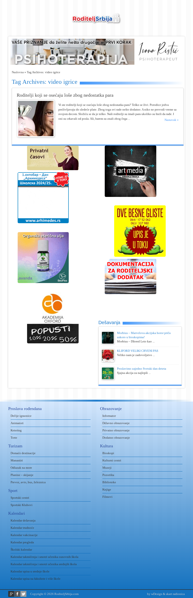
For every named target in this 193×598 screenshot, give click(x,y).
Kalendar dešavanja (23, 520)
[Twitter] (23, 594)
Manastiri (17, 460)
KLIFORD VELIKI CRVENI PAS (137, 351)
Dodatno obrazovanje (116, 437)
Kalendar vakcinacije (24, 535)
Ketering (16, 430)
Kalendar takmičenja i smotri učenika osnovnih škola (44, 557)
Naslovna (18, 72)
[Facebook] (17, 594)
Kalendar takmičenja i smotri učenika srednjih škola (44, 564)
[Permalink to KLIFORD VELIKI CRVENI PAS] (107, 361)
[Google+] (11, 594)
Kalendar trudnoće (22, 527)
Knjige (106, 489)
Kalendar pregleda (22, 542)
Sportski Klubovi (21, 505)
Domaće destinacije (23, 453)
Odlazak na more (21, 467)
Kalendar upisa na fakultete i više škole (35, 578)
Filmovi (107, 496)
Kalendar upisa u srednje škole (30, 571)
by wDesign (154, 594)
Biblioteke (109, 482)
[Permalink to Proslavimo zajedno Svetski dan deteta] (107, 378)
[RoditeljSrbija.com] (96, 21)
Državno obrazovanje (116, 423)
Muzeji (107, 467)
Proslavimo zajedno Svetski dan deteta (141, 368)
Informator (109, 416)
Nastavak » (172, 120)
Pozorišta (108, 475)
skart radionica (175, 594)
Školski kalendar (21, 549)
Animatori (17, 423)
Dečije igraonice (21, 416)
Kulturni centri (111, 460)
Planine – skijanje (22, 475)
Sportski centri (20, 497)
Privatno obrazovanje (116, 430)
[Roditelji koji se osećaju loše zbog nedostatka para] (35, 136)
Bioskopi (108, 453)
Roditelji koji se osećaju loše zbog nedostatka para (65, 95)
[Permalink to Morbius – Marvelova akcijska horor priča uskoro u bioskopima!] (107, 343)
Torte (14, 437)
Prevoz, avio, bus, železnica (28, 482)
